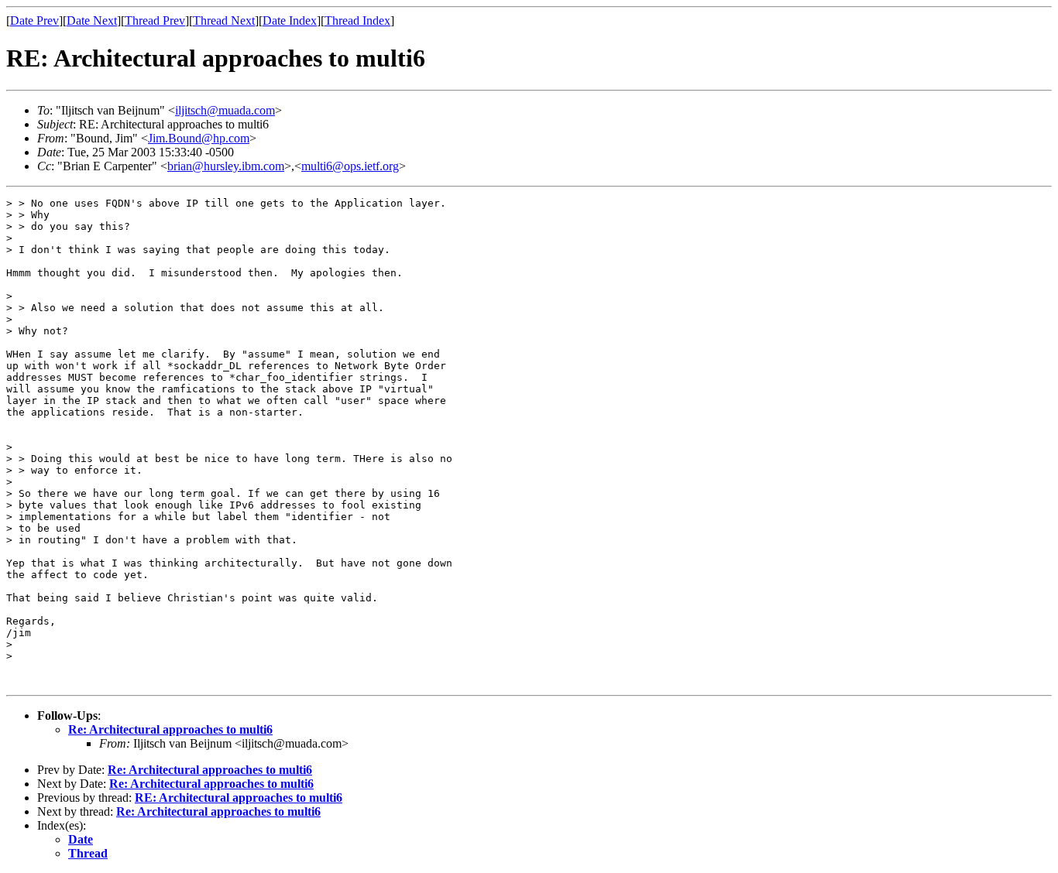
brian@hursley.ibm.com (225, 166)
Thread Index (357, 20)
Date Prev (34, 20)
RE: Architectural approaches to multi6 (238, 797)
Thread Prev (155, 20)
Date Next (92, 20)
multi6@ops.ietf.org (350, 166)
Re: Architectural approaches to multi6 (170, 729)
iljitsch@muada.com (225, 110)
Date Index (290, 20)
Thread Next (224, 20)
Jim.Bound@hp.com (198, 138)
